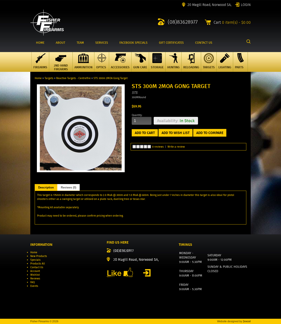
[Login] (147, 273)
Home (38, 78)
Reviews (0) (68, 187)
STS (134, 92)
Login (246, 4)
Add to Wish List (175, 132)
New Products (38, 256)
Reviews (35, 278)
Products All (37, 263)
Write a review (176, 146)
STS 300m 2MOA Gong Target (111, 78)
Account (35, 271)
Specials (35, 260)
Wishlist (35, 275)
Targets (49, 78)
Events (34, 286)
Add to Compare (209, 132)
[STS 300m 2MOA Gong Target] (81, 171)
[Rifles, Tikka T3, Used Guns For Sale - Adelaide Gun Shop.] (47, 34)
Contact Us (36, 267)
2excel (247, 321)
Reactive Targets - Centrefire (73, 78)
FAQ (32, 282)
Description (46, 187)
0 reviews (158, 146)
